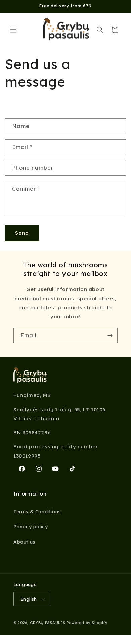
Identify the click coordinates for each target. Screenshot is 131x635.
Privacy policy (30, 527)
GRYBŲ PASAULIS (48, 622)
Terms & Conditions (37, 512)
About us (24, 542)
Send (22, 233)
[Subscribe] (109, 335)
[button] (13, 29)
